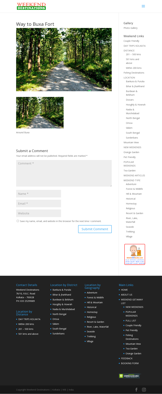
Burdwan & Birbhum (63, 299)
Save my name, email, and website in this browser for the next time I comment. (60, 221)
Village (129, 236)
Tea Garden (130, 170)
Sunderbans (132, 137)
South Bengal (133, 132)
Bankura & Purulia (135, 81)
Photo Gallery (130, 27)
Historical (130, 198)
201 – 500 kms (133, 54)
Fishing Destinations (134, 72)
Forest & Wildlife (134, 188)
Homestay (131, 203)
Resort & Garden (134, 213)
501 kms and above (28, 333)
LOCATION (129, 77)
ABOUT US (126, 294)
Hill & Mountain (134, 193)
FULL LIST (131, 320)
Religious (130, 208)
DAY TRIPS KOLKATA (135, 45)
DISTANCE (129, 50)
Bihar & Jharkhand (135, 86)
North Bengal (133, 118)
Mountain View (131, 142)
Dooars (130, 99)
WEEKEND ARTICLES (134, 175)
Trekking (130, 231)
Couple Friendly (131, 40)
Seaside (130, 226)
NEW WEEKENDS (132, 147)
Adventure (131, 184)
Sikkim (129, 127)
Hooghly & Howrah (136, 104)
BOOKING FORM (130, 363)
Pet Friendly (130, 157)
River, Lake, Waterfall (98, 326)
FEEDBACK (126, 358)
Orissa (129, 122)
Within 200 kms (134, 67)
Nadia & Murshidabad (64, 309)
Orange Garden (131, 152)
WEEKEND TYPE (132, 180)
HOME (124, 289)
